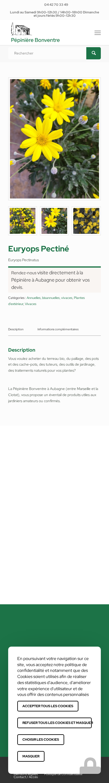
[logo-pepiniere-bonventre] (45, 32)
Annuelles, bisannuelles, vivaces (49, 298)
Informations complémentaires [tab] (58, 329)
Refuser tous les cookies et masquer (57, 723)
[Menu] (97, 32)
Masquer (30, 756)
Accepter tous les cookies (47, 706)
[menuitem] (56, 4)
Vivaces (30, 304)
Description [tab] (15, 329)
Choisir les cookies (40, 739)
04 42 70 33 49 (56, 4)
